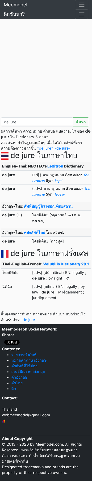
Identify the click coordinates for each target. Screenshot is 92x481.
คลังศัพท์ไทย (34, 232)
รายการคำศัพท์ (24, 354)
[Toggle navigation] (81, 4)
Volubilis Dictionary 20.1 (66, 264)
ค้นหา (81, 122)
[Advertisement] (46, 67)
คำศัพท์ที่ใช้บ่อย (24, 366)
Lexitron (55, 166)
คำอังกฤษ (19, 377)
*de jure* (45, 148)
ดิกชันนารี (14, 14)
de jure (29, 319)
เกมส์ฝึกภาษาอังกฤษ (28, 371)
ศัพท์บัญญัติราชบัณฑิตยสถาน (48, 206)
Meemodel (15, 5)
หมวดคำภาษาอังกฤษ (29, 360)
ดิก (13, 388)
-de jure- (62, 148)
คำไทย (17, 383)
